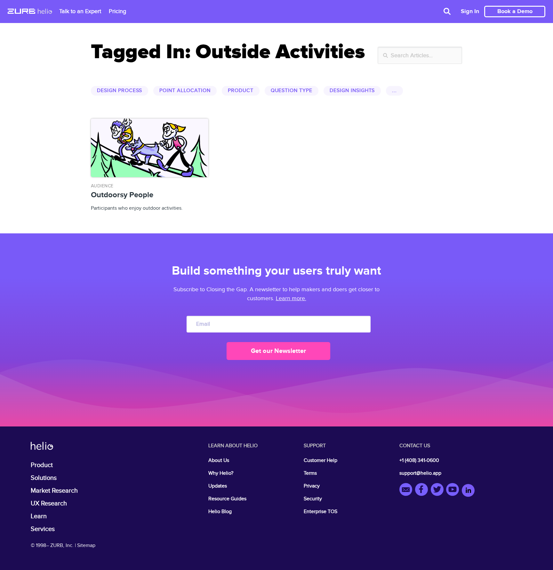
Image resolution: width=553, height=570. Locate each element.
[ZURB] (21, 12)
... (394, 91)
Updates (217, 486)
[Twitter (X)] (438, 491)
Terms (310, 473)
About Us (218, 460)
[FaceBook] (423, 491)
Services (43, 529)
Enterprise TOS (320, 512)
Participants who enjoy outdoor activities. (137, 197)
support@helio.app (420, 473)
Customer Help (320, 460)
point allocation (184, 91)
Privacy (312, 486)
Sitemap (86, 546)
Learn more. (291, 298)
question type (291, 91)
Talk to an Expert (80, 11)
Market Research (54, 491)
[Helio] (45, 12)
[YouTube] (454, 491)
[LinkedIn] (468, 491)
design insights (352, 91)
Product (42, 465)
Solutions (44, 478)
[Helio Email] (407, 491)
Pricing (117, 11)
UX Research (49, 503)
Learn (39, 516)
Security (313, 499)
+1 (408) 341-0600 (419, 460)
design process (119, 91)
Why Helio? (220, 473)
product (240, 91)
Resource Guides (227, 499)
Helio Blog (220, 512)
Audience (102, 186)
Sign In (470, 11)
